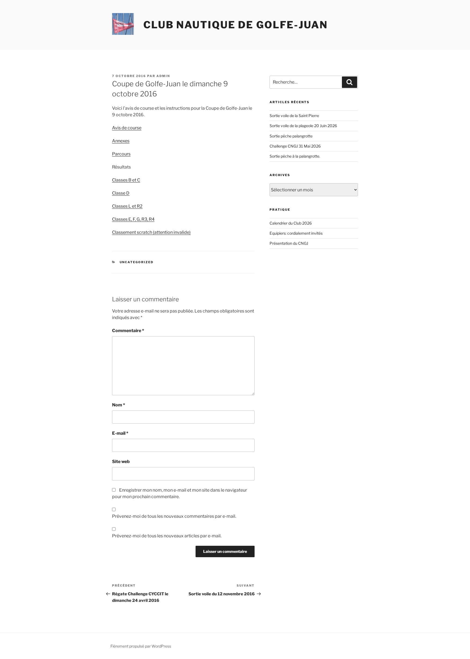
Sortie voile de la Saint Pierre (294, 115)
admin (163, 76)
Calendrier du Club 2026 (291, 223)
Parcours (121, 154)
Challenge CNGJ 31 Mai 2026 (295, 146)
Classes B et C (126, 180)
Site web (121, 461)
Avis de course (126, 127)
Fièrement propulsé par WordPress (140, 646)
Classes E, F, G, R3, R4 (133, 219)
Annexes (120, 140)
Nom (118, 404)
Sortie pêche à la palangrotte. (295, 156)
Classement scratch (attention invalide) (151, 232)
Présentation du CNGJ (289, 243)
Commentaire (128, 330)
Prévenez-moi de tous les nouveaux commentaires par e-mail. (174, 516)
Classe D (120, 193)
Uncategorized (137, 262)
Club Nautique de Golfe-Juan (235, 25)
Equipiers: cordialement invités (296, 233)
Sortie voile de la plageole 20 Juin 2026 (303, 125)
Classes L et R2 (127, 206)
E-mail (120, 433)
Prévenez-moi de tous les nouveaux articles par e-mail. (166, 535)
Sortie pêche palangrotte (291, 136)
